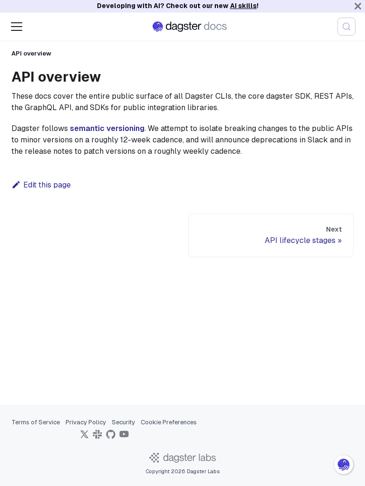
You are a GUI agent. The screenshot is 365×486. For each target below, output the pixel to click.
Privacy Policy (86, 422)
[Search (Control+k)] (346, 27)
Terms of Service (35, 422)
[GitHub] (110, 437)
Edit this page (47, 184)
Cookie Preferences (169, 422)
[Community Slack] (97, 437)
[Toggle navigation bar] (17, 26)
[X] (84, 437)
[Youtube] (124, 437)
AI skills (243, 5)
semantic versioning (107, 128)
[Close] (358, 6)
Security (123, 422)
